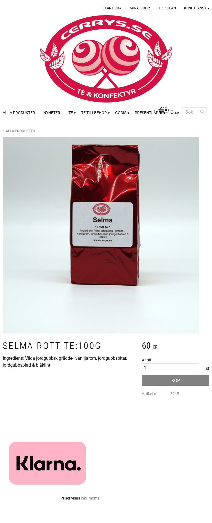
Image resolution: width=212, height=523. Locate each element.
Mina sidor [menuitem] (140, 8)
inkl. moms (90, 498)
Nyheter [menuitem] (51, 112)
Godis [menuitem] (120, 112)
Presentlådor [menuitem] (149, 112)
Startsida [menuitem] (111, 8)
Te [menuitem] (70, 112)
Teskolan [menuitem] (167, 8)
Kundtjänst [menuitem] (195, 8)
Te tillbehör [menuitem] (94, 112)
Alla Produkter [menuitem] (19, 112)
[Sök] (202, 112)
